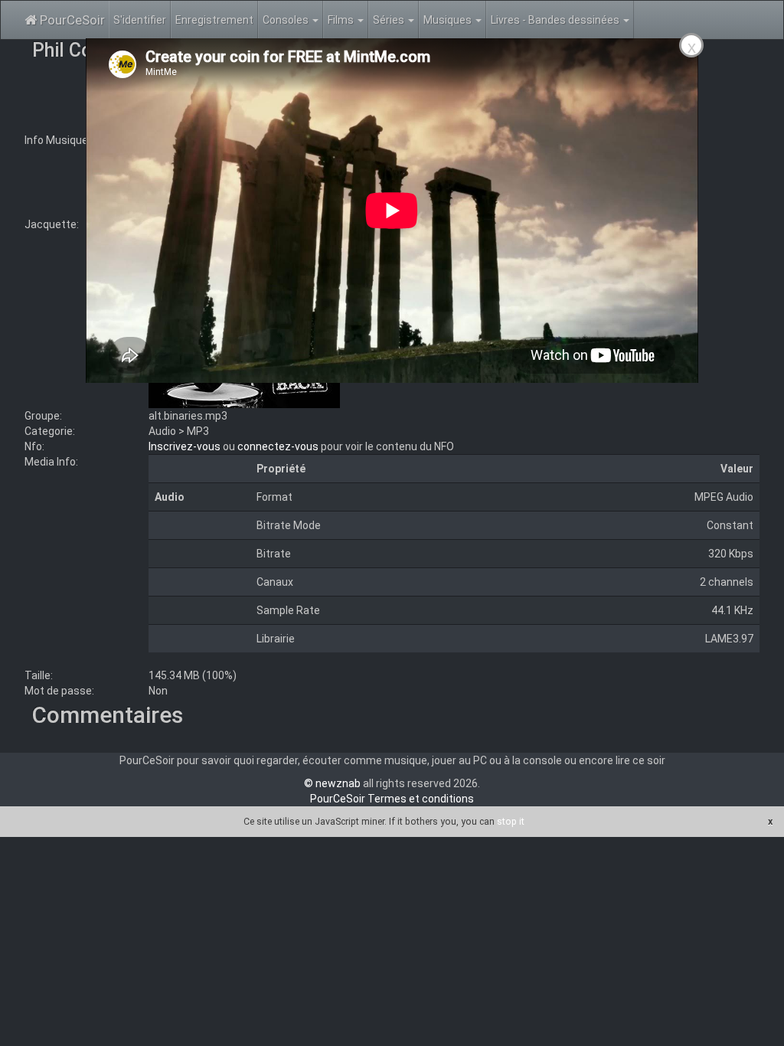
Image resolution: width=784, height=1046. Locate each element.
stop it (510, 821)
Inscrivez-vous (184, 446)
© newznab (332, 783)
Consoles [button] (287, 20)
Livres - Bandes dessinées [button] (556, 20)
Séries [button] (390, 20)
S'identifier (139, 20)
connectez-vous (277, 446)
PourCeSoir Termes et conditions (392, 799)
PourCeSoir (71, 20)
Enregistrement (214, 20)
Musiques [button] (448, 20)
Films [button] (342, 20)
